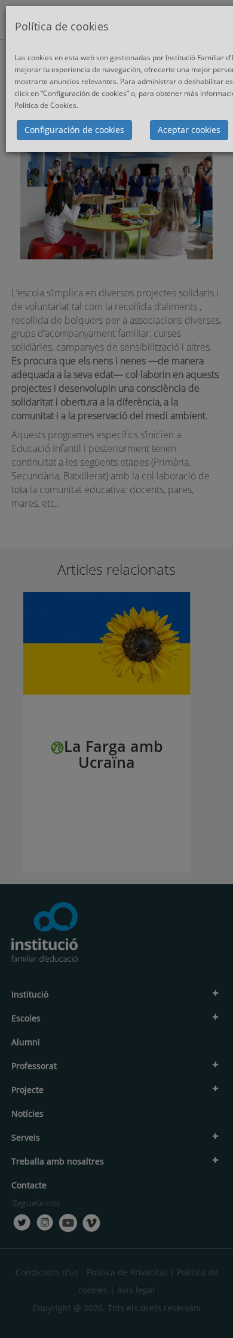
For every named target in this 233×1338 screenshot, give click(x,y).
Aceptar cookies (189, 129)
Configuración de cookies (74, 129)
